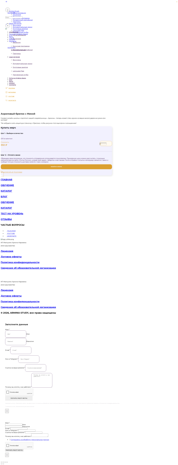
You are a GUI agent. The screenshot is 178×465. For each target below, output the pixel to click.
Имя (7, 329)
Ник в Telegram (11, 359)
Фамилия (30, 341)
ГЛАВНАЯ (6, 179)
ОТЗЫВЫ (6, 219)
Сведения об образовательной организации (28, 268)
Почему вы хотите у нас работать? (18, 387)
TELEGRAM (11, 88)
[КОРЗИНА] (6, 48)
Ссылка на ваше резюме (15, 368)
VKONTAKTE (12, 100)
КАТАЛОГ (6, 191)
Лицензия (7, 251)
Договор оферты (11, 256)
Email (7, 350)
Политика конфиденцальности (20, 262)
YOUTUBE (11, 96)
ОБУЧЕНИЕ (7, 185)
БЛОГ (4, 196)
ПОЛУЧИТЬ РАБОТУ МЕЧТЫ (19, 398)
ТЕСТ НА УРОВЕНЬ (12, 213)
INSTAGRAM (12, 92)
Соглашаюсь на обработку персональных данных (30, 440)
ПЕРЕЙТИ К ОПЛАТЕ (56, 166)
